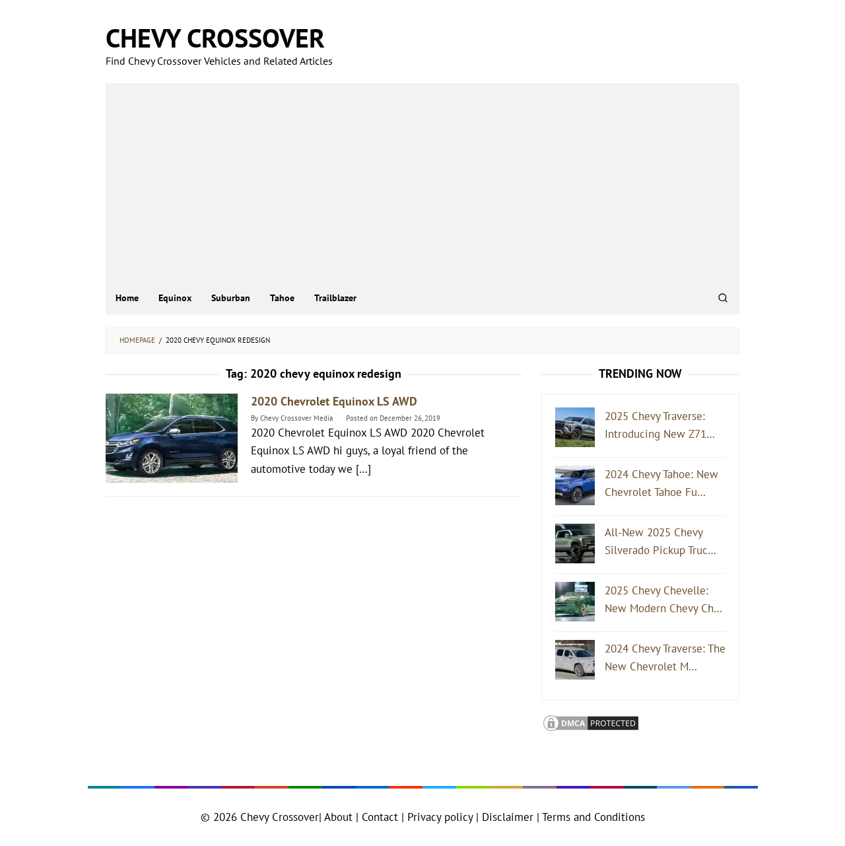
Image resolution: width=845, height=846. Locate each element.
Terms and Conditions (593, 817)
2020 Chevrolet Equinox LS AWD (334, 401)
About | (341, 817)
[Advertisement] (422, 182)
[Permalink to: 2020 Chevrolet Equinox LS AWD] (172, 436)
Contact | (381, 817)
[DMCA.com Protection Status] (590, 722)
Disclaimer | (509, 817)
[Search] (722, 297)
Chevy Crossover (215, 37)
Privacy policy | (441, 817)
